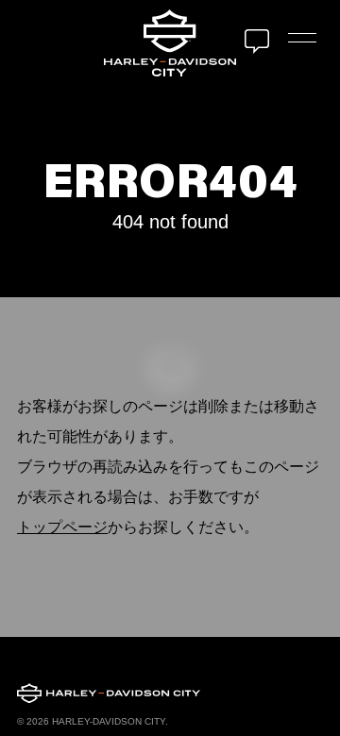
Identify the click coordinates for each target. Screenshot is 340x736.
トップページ (62, 527)
